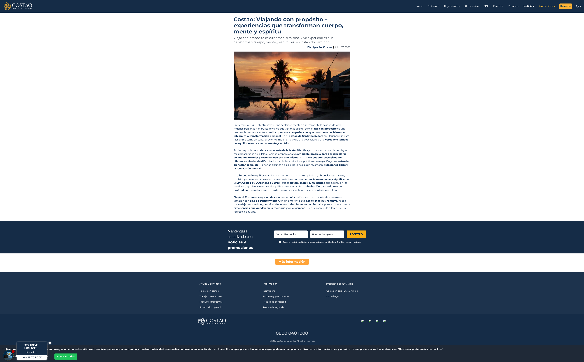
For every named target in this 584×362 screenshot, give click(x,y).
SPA (486, 6)
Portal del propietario (211, 307)
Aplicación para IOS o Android (342, 290)
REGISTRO (356, 234)
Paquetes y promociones (276, 296)
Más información (292, 261)
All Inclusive (471, 6)
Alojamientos (452, 6)
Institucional (269, 290)
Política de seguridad (274, 307)
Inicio (419, 6)
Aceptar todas (66, 356)
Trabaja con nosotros (211, 296)
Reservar (565, 6)
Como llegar (332, 296)
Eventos (498, 6)
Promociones (547, 6)
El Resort (433, 6)
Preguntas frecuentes (211, 301)
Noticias (528, 6)
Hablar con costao (209, 290)
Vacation (513, 6)
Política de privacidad (349, 242)
